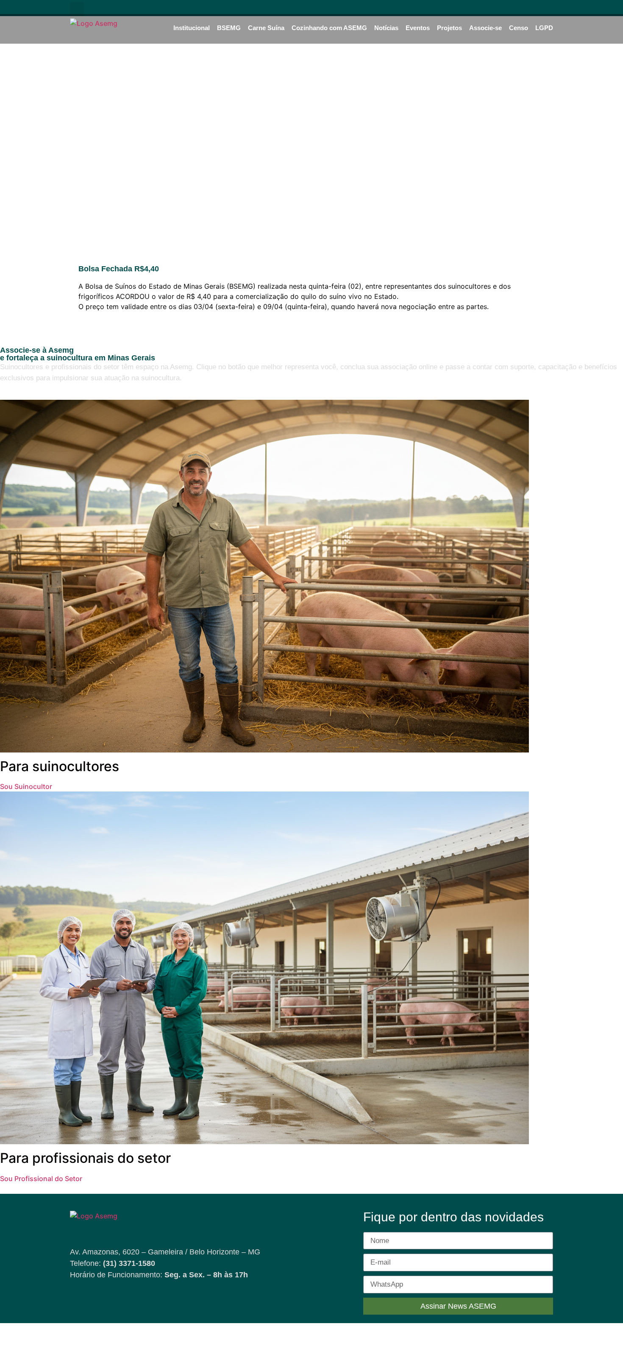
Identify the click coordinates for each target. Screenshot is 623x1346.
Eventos (418, 27)
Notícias (386, 27)
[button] (77, 9)
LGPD (544, 27)
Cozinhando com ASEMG (329, 27)
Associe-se (485, 27)
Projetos (449, 27)
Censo (518, 27)
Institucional (191, 27)
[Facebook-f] (436, 8)
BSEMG (229, 27)
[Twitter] (531, 8)
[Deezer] (547, 8)
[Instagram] (467, 8)
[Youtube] (452, 8)
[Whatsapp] (500, 8)
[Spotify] (515, 8)
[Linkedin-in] (484, 8)
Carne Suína (266, 27)
